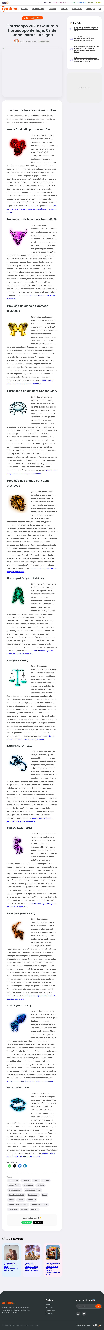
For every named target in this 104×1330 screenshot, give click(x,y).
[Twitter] (84, 1314)
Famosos (52, 9)
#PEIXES (21, 1199)
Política (47, 2)
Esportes (71, 2)
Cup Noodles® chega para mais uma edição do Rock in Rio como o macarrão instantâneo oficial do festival (86, 49)
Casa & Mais (77, 9)
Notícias (24, 9)
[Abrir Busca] (99, 9)
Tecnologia (82, 2)
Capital (40, 2)
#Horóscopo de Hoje (15, 1190)
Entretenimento (59, 2)
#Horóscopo (40, 1185)
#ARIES (35, 1180)
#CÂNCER (45, 1180)
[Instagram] (78, 1314)
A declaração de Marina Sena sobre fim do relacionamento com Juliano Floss (86, 29)
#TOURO (24, 1209)
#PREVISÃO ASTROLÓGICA (18, 1204)
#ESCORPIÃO (28, 1185)
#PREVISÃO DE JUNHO (39, 1204)
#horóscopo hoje (33, 1195)
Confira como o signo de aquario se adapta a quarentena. (30, 1081)
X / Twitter (38, 1222)
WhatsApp (26, 1222)
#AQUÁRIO (25, 1180)
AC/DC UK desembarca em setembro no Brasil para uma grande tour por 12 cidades (84, 38)
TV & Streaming (38, 9)
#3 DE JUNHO (13, 1180)
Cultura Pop (50, 1310)
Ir (98, 1306)
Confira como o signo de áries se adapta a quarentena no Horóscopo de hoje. (32, 209)
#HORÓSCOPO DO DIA (16, 1195)
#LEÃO (44, 1195)
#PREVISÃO (32, 1199)
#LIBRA (11, 1199)
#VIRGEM (34, 1209)
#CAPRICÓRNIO (14, 1185)
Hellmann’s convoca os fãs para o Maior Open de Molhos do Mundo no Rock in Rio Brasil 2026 (86, 59)
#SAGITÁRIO (13, 1209)
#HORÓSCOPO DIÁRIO (33, 1190)
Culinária (98, 2)
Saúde (90, 2)
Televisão (49, 1314)
